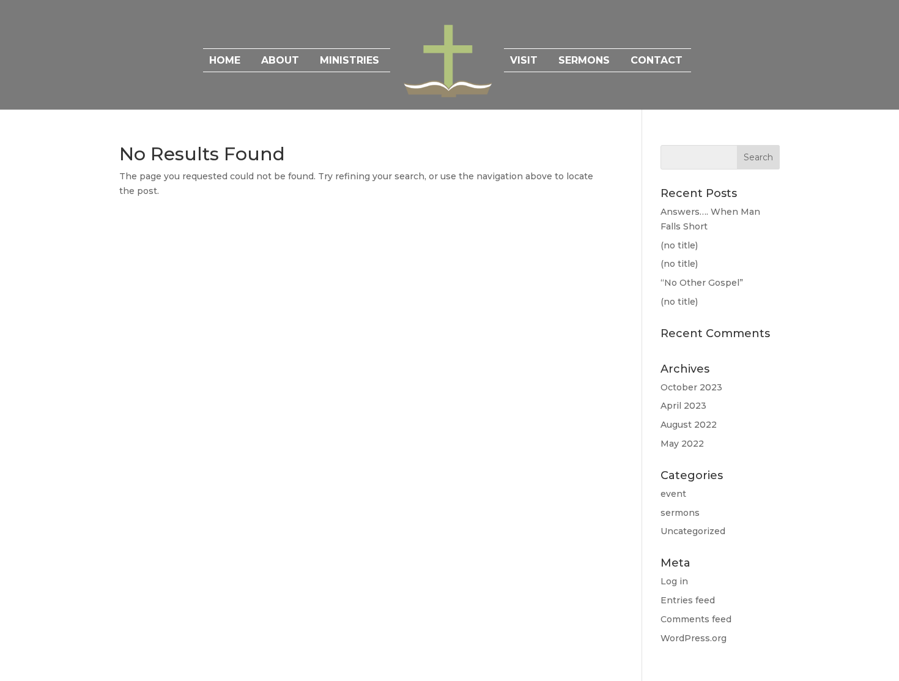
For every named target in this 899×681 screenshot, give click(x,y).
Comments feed (695, 619)
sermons (680, 512)
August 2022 (688, 424)
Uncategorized (692, 531)
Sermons (584, 61)
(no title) (679, 245)
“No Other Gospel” (701, 282)
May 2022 (682, 443)
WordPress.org (693, 638)
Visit (524, 61)
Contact (657, 61)
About (280, 61)
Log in (674, 581)
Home (224, 61)
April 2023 (683, 405)
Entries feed (687, 600)
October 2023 (691, 387)
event (673, 493)
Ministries (349, 61)
